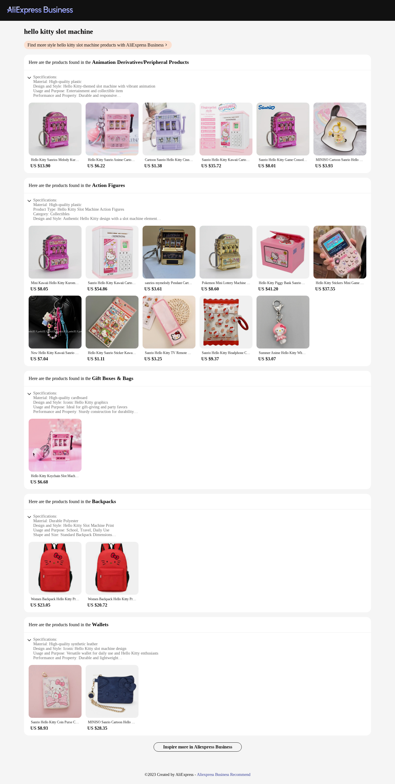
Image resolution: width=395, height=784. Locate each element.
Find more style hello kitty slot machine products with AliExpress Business (95, 44)
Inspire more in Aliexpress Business (197, 746)
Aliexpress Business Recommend (223, 774)
